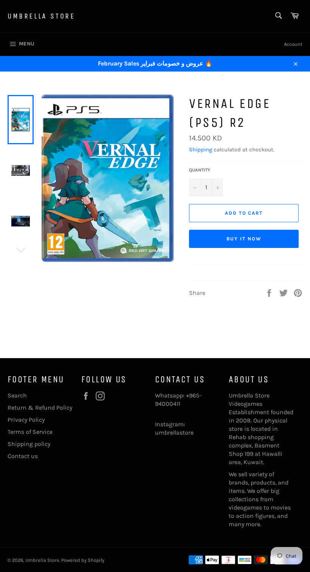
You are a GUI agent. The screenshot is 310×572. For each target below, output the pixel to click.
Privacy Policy (26, 419)
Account (293, 44)
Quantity (199, 170)
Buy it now (243, 239)
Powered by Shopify (82, 560)
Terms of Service (30, 431)
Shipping (200, 149)
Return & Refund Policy (40, 407)
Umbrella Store (41, 16)
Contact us (23, 456)
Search (17, 395)
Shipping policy (29, 443)
